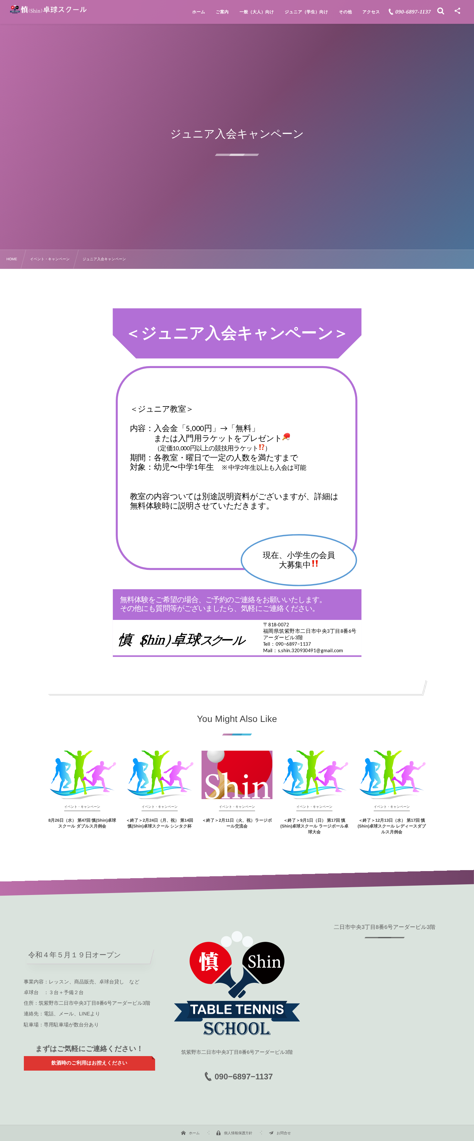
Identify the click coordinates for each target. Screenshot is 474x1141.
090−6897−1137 (243, 1076)
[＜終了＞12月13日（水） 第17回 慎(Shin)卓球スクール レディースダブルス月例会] (391, 775)
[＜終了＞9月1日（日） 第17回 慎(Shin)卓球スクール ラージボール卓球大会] (314, 775)
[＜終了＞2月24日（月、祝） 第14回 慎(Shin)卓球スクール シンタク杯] (159, 775)
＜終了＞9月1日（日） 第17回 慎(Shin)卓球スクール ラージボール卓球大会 (314, 826)
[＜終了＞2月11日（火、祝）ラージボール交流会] (237, 775)
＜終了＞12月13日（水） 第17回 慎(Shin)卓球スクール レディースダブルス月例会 (392, 826)
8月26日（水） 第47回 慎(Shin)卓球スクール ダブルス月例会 (82, 823)
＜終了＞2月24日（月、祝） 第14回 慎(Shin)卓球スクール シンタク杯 (159, 823)
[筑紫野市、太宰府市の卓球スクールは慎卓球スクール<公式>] (48, 9)
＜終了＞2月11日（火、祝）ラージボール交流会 (237, 823)
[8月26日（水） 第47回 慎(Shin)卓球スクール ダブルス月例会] (82, 775)
